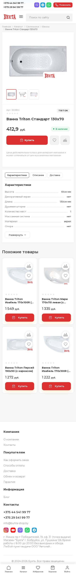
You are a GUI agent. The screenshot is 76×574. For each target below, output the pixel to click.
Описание (38, 175)
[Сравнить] (65, 140)
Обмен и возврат (14, 476)
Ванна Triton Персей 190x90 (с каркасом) (19, 369)
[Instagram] (6, 530)
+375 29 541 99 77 (13, 7)
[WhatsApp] (48, 4)
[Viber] (36, 4)
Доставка (55, 175)
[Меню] (21, 17)
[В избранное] (54, 140)
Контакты (10, 445)
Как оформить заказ (16, 460)
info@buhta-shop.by (16, 523)
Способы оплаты (14, 465)
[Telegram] (42, 4)
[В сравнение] (29, 266)
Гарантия (9, 482)
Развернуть (16, 234)
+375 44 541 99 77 (14, 3)
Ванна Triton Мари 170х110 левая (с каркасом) (55, 300)
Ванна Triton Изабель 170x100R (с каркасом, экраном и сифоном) (19, 300)
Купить (22, 317)
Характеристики (17, 175)
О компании (11, 439)
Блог (7, 497)
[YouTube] (13, 530)
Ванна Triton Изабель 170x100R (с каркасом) (56, 369)
